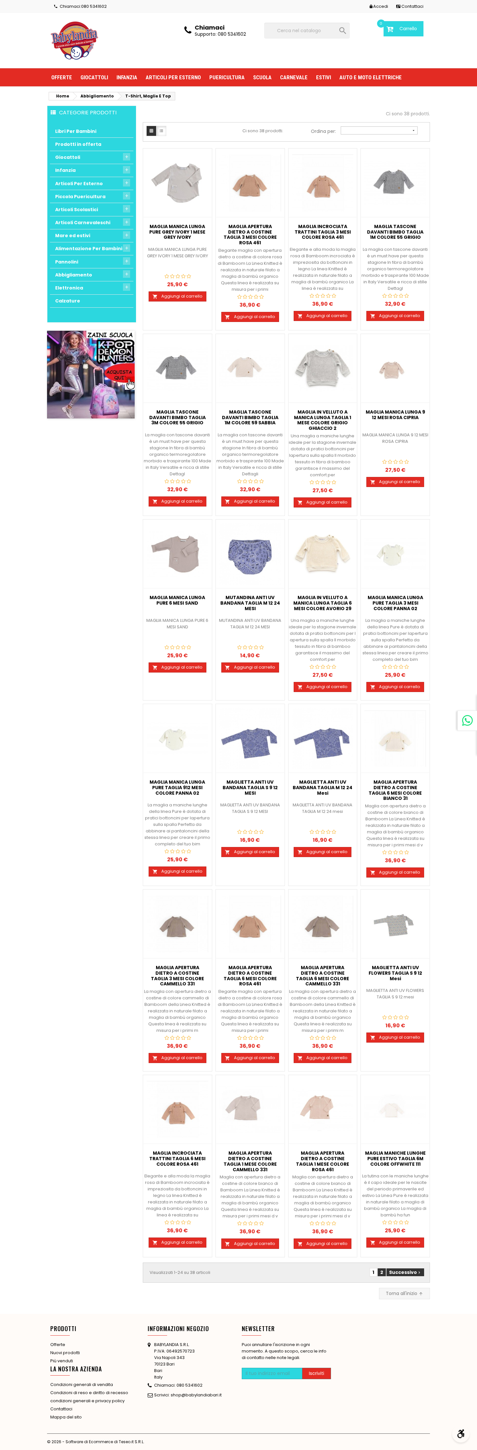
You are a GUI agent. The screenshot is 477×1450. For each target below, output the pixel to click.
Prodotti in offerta (78, 144)
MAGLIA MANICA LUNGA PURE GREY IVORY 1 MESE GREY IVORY (177, 232)
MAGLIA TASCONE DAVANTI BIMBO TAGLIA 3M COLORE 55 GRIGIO (177, 417)
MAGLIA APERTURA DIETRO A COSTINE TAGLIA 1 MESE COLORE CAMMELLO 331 (250, 1161)
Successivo (405, 1272)
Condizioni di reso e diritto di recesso (89, 1392)
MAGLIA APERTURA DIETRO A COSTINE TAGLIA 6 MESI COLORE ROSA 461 (250, 976)
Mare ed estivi (72, 235)
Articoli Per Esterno (79, 183)
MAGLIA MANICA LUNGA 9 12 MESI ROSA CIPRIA (395, 415)
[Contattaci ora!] (467, 720)
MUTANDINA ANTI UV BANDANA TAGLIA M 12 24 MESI (250, 603)
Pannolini (66, 262)
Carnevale (294, 77)
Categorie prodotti (87, 112)
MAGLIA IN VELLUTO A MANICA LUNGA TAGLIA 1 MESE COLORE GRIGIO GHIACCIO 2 (322, 420)
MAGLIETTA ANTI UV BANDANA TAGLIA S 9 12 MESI (250, 787)
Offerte (61, 77)
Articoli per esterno (173, 77)
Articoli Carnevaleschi (82, 222)
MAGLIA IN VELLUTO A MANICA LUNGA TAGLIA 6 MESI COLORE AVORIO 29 (322, 603)
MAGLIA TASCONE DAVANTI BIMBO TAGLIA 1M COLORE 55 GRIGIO (395, 232)
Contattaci (61, 1409)
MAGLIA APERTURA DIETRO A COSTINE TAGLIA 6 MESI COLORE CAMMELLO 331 (322, 976)
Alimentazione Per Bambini (88, 248)
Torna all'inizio (404, 1293)
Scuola (262, 77)
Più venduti (61, 1361)
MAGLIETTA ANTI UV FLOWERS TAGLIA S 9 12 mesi (395, 973)
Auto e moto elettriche (370, 77)
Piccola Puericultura (80, 196)
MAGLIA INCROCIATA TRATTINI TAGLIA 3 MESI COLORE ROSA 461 (323, 232)
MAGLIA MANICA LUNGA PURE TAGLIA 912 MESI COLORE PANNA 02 (177, 787)
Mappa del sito (66, 1417)
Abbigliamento (73, 275)
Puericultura (227, 77)
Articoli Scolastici (76, 209)
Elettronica (69, 288)
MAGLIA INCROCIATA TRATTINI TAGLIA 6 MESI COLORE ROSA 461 (177, 1158)
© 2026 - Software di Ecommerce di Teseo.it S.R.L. (95, 1441)
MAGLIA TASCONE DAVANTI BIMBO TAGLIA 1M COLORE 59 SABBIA (250, 417)
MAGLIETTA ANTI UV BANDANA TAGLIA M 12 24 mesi (322, 787)
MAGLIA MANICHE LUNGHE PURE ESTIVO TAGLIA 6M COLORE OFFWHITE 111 (395, 1158)
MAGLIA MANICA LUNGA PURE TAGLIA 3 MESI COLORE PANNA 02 (395, 603)
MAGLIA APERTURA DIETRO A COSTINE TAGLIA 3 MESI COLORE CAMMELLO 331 (177, 976)
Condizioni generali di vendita (81, 1384)
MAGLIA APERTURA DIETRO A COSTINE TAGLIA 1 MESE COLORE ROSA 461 (322, 1161)
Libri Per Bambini (75, 131)
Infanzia (126, 77)
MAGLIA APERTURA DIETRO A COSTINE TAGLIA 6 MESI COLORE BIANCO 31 (395, 790)
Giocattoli (94, 77)
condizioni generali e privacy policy (87, 1401)
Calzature (67, 301)
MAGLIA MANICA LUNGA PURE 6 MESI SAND (177, 600)
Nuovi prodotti (65, 1352)
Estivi (323, 77)
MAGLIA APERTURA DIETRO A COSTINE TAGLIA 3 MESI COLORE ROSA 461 (250, 235)
